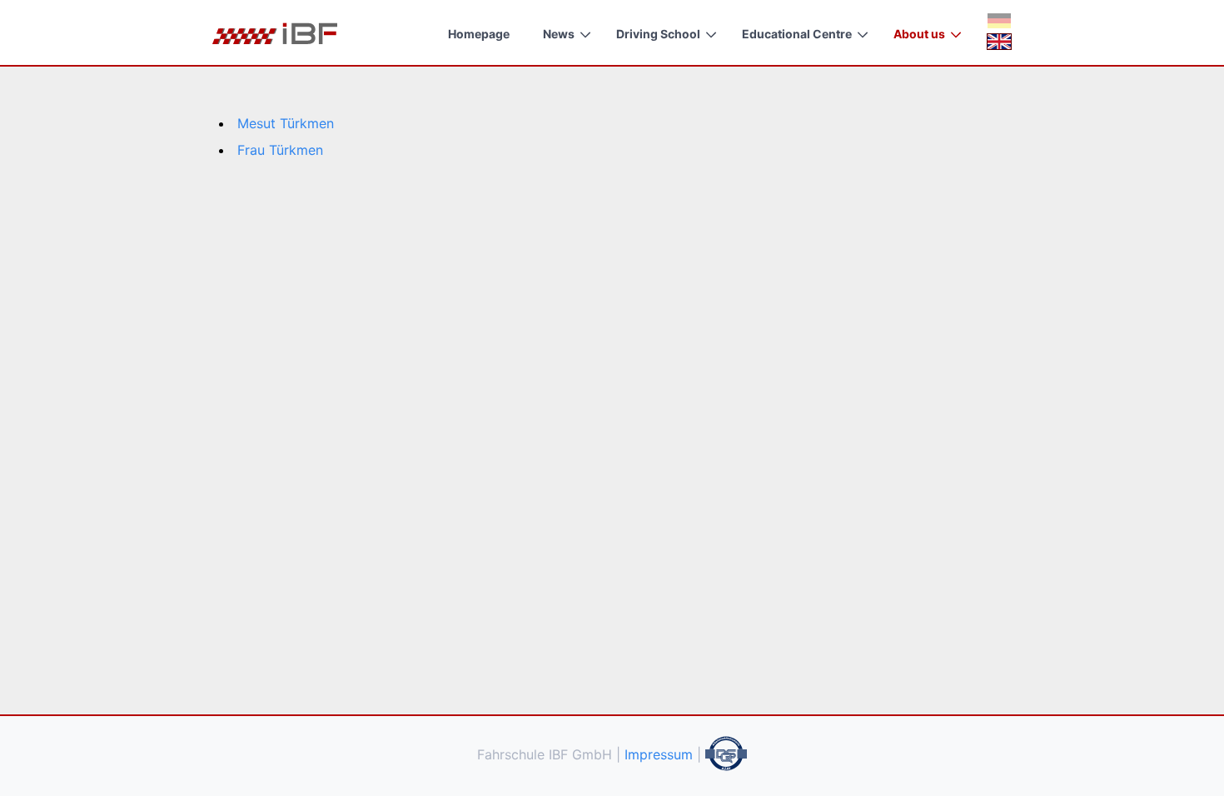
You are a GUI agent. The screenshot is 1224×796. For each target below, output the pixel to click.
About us (919, 34)
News (559, 34)
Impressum (658, 754)
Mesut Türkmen (285, 123)
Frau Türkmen (280, 150)
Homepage (479, 34)
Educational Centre (797, 34)
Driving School (658, 34)
